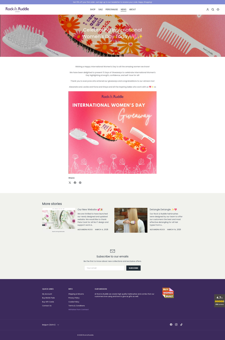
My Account (47, 294)
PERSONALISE (112, 9)
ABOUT (132, 9)
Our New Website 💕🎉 (90, 209)
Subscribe (133, 268)
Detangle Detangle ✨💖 (163, 209)
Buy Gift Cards (48, 302)
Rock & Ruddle (88, 335)
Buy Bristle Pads (48, 298)
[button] (218, 9)
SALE (100, 9)
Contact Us (46, 306)
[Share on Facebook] (75, 182)
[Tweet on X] (69, 182)
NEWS (123, 9)
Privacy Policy (73, 298)
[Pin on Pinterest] (80, 182)
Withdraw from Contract (78, 309)
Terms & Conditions (76, 306)
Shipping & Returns (76, 294)
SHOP (92, 9)
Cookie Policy (73, 302)
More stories (52, 204)
